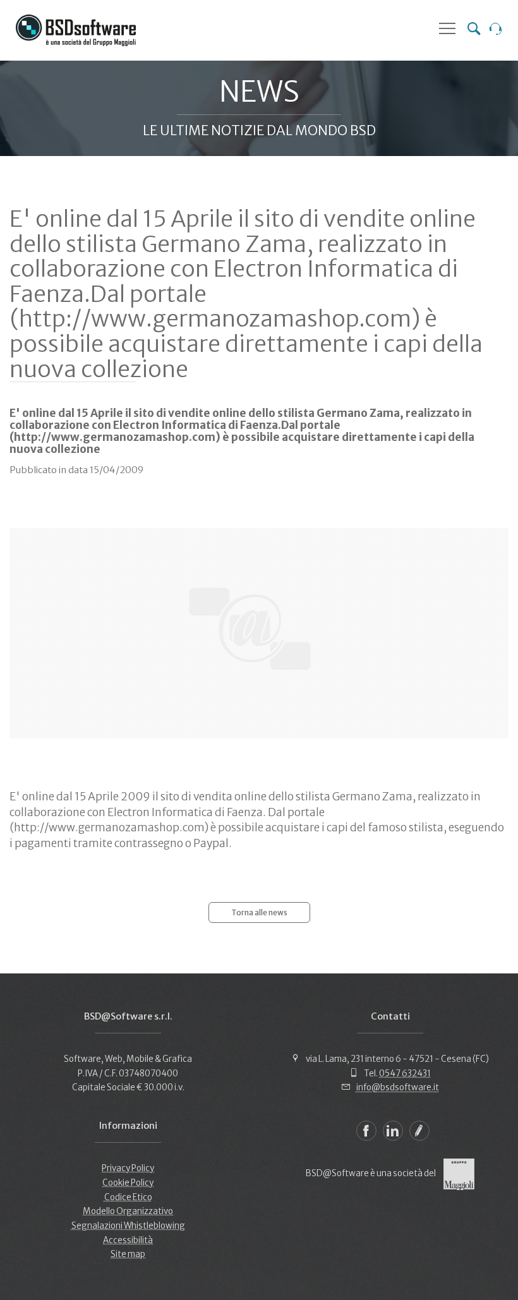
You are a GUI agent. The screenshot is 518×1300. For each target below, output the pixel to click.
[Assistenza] (496, 30)
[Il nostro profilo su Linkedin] (393, 1131)
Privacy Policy (128, 1168)
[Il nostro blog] (419, 1131)
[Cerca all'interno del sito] (473, 30)
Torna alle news (259, 912)
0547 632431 (405, 1073)
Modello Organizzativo (128, 1211)
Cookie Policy (128, 1182)
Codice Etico (128, 1197)
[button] (447, 28)
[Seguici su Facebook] (366, 1131)
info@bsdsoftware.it (397, 1087)
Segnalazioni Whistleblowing (128, 1225)
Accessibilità (128, 1240)
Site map (128, 1254)
